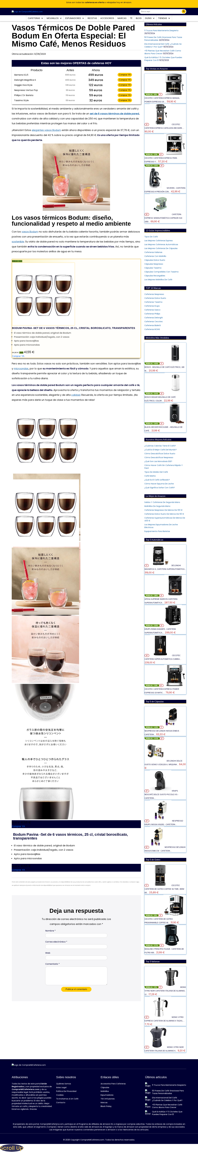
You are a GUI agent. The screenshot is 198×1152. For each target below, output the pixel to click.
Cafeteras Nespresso (154, 294)
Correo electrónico (56, 941)
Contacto (60, 1102)
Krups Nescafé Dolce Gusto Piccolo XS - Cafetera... (161, 794)
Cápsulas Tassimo (152, 268)
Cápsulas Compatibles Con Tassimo (161, 271)
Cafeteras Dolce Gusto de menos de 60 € (164, 514)
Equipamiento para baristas (157, 531)
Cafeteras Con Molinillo (155, 256)
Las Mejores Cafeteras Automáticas (161, 244)
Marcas (121, 18)
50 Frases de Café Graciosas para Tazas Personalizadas (168, 1092)
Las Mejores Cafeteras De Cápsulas (161, 248)
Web (47, 952)
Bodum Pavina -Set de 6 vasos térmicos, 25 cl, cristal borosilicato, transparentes (73, 328)
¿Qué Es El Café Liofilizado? (157, 479)
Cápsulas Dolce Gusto (154, 260)
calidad (75, 395)
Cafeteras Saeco (152, 309)
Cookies (60, 1095)
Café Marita (150, 476)
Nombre (50, 930)
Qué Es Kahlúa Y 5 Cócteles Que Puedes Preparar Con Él (167, 1113)
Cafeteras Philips (152, 313)
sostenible (18, 241)
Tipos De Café (151, 236)
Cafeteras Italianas (153, 252)
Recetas (92, 18)
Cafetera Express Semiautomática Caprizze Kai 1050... (163, 218)
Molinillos (53, 18)
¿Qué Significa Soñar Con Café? (159, 487)
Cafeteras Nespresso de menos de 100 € (163, 510)
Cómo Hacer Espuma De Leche (159, 483)
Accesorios (107, 18)
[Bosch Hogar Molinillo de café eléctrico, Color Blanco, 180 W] (175, 393)
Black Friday (106, 1106)
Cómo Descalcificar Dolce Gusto (159, 453)
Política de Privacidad (66, 1091)
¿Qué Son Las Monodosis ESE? (158, 461)
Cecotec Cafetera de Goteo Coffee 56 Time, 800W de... (164, 889)
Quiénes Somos (63, 1083)
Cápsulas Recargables (154, 275)
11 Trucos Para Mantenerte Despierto (161, 30)
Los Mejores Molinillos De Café (158, 279)
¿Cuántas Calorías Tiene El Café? (160, 445)
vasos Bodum (30, 231)
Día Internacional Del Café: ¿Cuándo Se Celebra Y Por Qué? (167, 1099)
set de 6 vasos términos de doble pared (114, 113)
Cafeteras (34, 18)
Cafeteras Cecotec (153, 321)
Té (131, 18)
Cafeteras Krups (152, 306)
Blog (139, 18)
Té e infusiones (108, 1098)
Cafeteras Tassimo (153, 302)
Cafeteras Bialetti (152, 325)
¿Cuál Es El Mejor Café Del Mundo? (160, 449)
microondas (21, 368)
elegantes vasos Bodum (46, 130)
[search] (184, 11)
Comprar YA (125, 75)
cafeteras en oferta (94, 2)
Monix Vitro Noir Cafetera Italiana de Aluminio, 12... (165, 990)
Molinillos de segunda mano (157, 506)
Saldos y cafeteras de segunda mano (162, 502)
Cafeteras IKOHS (152, 329)
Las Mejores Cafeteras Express (158, 240)
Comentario (52, 963)
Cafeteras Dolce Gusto (155, 298)
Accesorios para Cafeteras (113, 1083)
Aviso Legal (61, 1087)
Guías (148, 18)
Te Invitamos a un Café (67, 1098)
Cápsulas (105, 1087)
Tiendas (163, 18)
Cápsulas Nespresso (153, 264)
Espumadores (73, 18)
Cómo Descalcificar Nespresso (158, 457)
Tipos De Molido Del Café (156, 472)
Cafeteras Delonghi (153, 317)
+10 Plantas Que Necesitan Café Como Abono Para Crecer (167, 1106)
